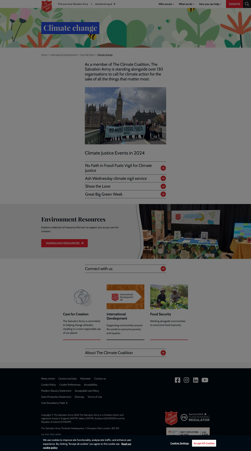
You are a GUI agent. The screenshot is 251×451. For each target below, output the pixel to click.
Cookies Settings (179, 443)
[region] (125, 443)
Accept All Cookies (204, 443)
